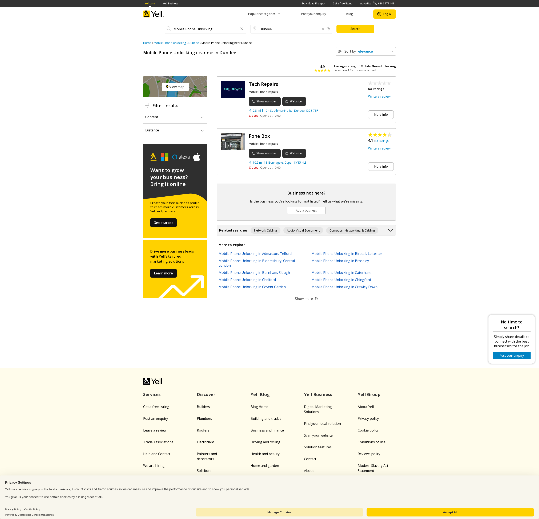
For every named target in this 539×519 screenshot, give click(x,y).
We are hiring (154, 465)
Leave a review (154, 430)
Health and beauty (265, 453)
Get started (163, 222)
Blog (349, 14)
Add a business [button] (306, 210)
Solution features (318, 447)
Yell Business (170, 3)
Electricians (206, 442)
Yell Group (369, 394)
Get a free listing (342, 3)
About (309, 470)
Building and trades (266, 418)
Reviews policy (369, 453)
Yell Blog (260, 394)
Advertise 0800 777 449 (377, 3)
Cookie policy (368, 430)
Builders (203, 406)
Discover (206, 394)
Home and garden (265, 465)
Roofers (203, 430)
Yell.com (150, 3)
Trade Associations (158, 442)
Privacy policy (368, 418)
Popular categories (262, 14)
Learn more (163, 273)
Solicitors (204, 470)
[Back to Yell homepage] (153, 14)
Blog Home (259, 406)
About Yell (366, 406)
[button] (241, 29)
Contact (310, 459)
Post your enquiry (313, 14)
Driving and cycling (265, 442)
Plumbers (204, 418)
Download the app (313, 3)
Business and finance (267, 430)
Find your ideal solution (322, 423)
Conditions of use (372, 442)
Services (152, 394)
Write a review (379, 96)
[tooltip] (328, 29)
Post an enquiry (155, 418)
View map (176, 87)
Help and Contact (156, 453)
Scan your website (318, 435)
